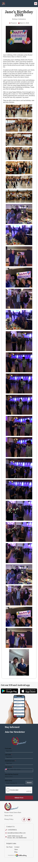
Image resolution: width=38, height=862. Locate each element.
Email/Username (10, 761)
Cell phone (8, 767)
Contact (16, 847)
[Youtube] (29, 819)
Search (29, 783)
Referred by (8, 780)
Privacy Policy (8, 819)
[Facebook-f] (24, 819)
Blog (15, 852)
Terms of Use (8, 815)
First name (8, 748)
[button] (35, 3)
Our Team (9, 847)
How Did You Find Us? (11, 774)
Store (16, 849)
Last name (8, 754)
